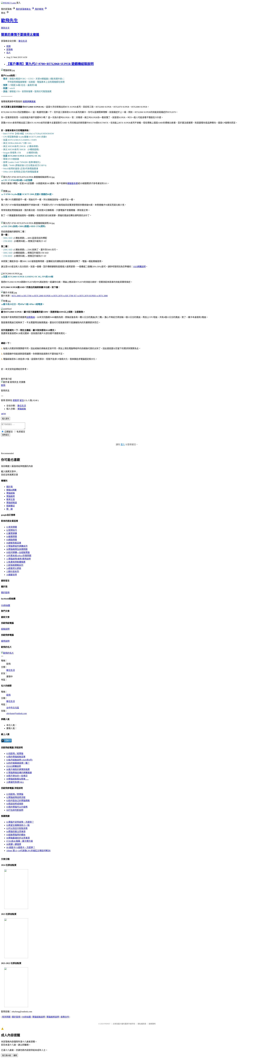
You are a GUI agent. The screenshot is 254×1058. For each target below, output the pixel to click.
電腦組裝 (21, 409)
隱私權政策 (142, 1024)
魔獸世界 (11, 575)
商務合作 (65, 1017)
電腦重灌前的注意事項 (18, 838)
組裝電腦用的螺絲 (15, 835)
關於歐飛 (5, 592)
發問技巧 (11, 530)
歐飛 (3, 385)
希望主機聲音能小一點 (18, 825)
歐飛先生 (9, 20)
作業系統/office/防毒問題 (18, 555)
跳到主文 (5, 28)
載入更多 (5, 419)
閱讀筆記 (10, 506)
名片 (8, 53)
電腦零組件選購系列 (17, 546)
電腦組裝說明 (38, 1017)
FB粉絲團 (5, 605)
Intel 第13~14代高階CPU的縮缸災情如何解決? (28, 850)
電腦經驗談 (11, 503)
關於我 (9, 487)
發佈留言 (5, 435)
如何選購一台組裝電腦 (18, 552)
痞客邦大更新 (13, 568)
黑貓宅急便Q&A (15, 782)
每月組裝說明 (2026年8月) (19, 760)
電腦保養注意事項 (15, 831)
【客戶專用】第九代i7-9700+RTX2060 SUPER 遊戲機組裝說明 (50, 64)
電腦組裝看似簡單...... (17, 779)
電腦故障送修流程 (15, 797)
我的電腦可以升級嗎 (17, 807)
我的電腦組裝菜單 (15, 757)
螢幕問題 (11, 536)
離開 (15, 1055)
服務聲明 (152, 1024)
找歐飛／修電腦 (14, 794)
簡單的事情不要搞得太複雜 (20, 34)
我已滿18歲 (6, 1055)
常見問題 (11, 527)
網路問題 (11, 540)
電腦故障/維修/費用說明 (18, 559)
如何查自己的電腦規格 (18, 800)
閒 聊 (9, 509)
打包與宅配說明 (14, 810)
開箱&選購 (11, 490)
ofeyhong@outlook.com (16, 713)
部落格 (9, 49)
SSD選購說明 (139, 266)
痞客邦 (16, 400)
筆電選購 (11, 533)
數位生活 (23, 41)
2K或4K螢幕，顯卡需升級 (19, 841)
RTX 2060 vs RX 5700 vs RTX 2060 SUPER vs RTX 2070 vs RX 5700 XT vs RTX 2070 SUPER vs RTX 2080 (60, 296)
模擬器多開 (72, 183)
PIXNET (107, 1024)
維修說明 (5, 641)
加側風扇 (30, 317)
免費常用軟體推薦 (15, 562)
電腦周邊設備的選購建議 (19, 772)
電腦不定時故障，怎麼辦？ (20, 822)
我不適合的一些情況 (17, 776)
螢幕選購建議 (29, 101)
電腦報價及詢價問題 (17, 549)
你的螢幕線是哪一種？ (18, 763)
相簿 (8, 46)
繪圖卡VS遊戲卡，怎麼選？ (20, 847)
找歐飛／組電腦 (14, 753)
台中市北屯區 (12, 708)
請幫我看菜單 (13, 543)
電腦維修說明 (52, 1017)
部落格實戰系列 (14, 565)
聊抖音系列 (12, 571)
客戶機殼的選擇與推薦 (18, 769)
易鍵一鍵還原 (13, 844)
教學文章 (10, 499)
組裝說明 (5, 629)
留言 (22, 400)
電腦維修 (10, 496)
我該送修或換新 (14, 804)
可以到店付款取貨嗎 (17, 828)
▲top (3, 413)
